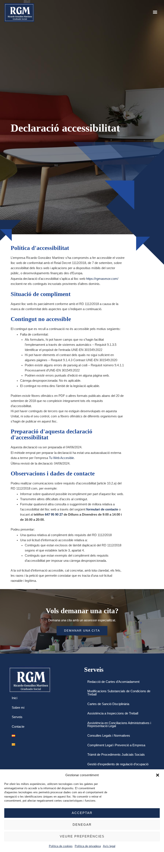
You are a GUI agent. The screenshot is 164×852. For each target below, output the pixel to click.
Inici (14, 698)
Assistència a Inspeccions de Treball (112, 713)
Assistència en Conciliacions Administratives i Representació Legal (119, 724)
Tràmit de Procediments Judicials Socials (116, 754)
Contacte (18, 726)
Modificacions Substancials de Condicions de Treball (118, 692)
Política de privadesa (88, 846)
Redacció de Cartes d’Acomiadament (113, 681)
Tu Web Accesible (61, 458)
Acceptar (82, 813)
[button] (157, 775)
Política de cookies (61, 846)
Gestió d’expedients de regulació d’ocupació (117, 764)
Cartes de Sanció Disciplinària (108, 704)
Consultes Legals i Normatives (108, 735)
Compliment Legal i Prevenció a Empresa (116, 745)
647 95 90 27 (54, 514)
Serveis (17, 717)
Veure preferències (82, 836)
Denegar (82, 824)
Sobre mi (18, 707)
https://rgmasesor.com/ (102, 278)
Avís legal (109, 846)
